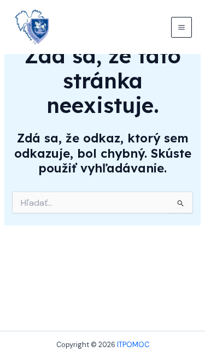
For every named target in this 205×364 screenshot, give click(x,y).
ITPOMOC (133, 344)
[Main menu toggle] (181, 27)
